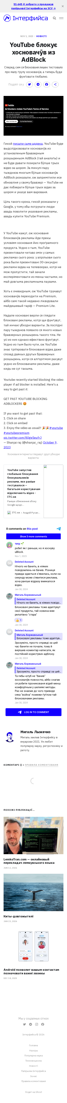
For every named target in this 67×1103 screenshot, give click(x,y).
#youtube (56, 428)
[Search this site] (54, 18)
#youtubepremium (16, 433)
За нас (33, 1076)
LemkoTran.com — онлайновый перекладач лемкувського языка (29, 861)
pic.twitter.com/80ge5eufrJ (23, 438)
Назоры (33, 1050)
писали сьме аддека (28, 144)
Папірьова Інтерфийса (33, 1071)
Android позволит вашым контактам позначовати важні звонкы (31, 971)
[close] (63, 6)
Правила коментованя (41, 764)
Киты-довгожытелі (18, 916)
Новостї (33, 1065)
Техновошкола (33, 1060)
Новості (41, 36)
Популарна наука (33, 1055)
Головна (33, 1045)
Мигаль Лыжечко (35, 732)
